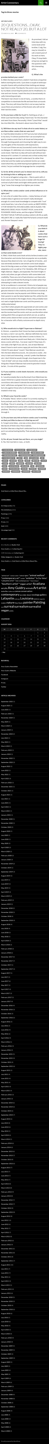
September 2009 (7, 1358)
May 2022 (4, 774)
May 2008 (4, 1423)
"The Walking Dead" (9, 455)
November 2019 (7, 864)
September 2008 (7, 1407)
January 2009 (6, 1390)
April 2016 (5, 1038)
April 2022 (5, 778)
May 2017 (4, 985)
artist (5, 460)
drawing (20, 463)
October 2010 (6, 1305)
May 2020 (4, 843)
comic (5, 463)
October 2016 (6, 1014)
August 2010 (5, 1313)
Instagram (4, 679)
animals (29, 588)
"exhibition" (30, 578)
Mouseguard (14, 469)
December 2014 (7, 1103)
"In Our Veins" (41, 578)
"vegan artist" (25, 583)
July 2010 (4, 1317)
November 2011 (7, 1253)
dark (21, 595)
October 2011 (6, 1257)
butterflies (4, 591)
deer (25, 595)
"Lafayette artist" (7, 581)
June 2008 (4, 1419)
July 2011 (4, 1269)
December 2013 (7, 1151)
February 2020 (6, 855)
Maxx (5, 469)
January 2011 (6, 1293)
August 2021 (5, 795)
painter (28, 602)
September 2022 (7, 762)
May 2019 (4, 888)
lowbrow (36, 599)
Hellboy (38, 463)
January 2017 (6, 1001)
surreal (9, 606)
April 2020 (5, 847)
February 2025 (6, 714)
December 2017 (7, 957)
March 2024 (5, 726)
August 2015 (5, 1070)
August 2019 (5, 876)
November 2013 (7, 1155)
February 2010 (6, 1338)
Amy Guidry (34, 458)
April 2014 (5, 1135)
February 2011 (6, 1289)
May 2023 (4, 742)
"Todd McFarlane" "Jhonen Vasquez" (32, 455)
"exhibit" (22, 578)
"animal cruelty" (14, 575)
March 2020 (5, 851)
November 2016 (7, 1009)
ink (32, 466)
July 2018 (4, 928)
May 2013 (4, 1180)
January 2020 (6, 860)
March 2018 (5, 945)
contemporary (10, 594)
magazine (42, 599)
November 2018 (7, 912)
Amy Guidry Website (8, 671)
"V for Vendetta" (8, 458)
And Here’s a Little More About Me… (14, 491)
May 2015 (4, 1082)
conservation (26, 591)
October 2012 (6, 1208)
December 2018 (7, 908)
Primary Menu (46, 2)
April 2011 (5, 1281)
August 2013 (5, 1168)
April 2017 (5, 989)
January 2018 (6, 953)
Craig (12, 463)
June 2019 (4, 884)
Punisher (42, 469)
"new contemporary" (22, 581)
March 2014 (5, 1139)
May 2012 (4, 1228)
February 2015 (6, 1095)
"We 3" (20, 458)
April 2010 (5, 1330)
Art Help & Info (6, 21)
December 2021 (7, 787)
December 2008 (7, 1394)
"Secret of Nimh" (37, 452)
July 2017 (4, 977)
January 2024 (6, 730)
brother (36, 460)
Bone (21, 460)
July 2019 (4, 880)
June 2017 (4, 981)
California (11, 591)
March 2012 (5, 1236)
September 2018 (7, 920)
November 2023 (7, 734)
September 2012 (7, 1212)
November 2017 (7, 961)
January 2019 (6, 904)
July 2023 (4, 738)
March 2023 (5, 746)
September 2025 (7, 701)
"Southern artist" (10, 583)
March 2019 (5, 896)
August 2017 (5, 973)
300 (26, 458)
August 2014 (5, 1119)
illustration (14, 466)
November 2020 (7, 823)
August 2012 (5, 1216)
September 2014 (7, 1115)
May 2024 (4, 722)
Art (42, 458)
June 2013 (4, 1176)
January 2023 (6, 754)
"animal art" (5, 575)
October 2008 (6, 1403)
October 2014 (6, 1111)
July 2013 (4, 1172)
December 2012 (7, 1200)
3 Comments (21, 33)
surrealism (21, 606)
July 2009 (4, 1366)
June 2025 (4, 710)
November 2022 (7, 758)
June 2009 (4, 1370)
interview (40, 466)
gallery (29, 463)
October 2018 (6, 916)
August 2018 (5, 924)
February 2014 (6, 1143)
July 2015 (4, 1074)
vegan (5, 610)
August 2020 (5, 831)
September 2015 (7, 1066)
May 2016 (4, 1034)
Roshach (6, 471)
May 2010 (4, 1326)
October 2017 (6, 965)
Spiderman (15, 471)
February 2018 (6, 949)
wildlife (11, 611)
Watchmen (36, 471)
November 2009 (7, 1350)
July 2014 (4, 1123)
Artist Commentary (10, 2)
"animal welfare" (37, 575)
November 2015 (7, 1058)
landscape (17, 599)
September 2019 (7, 872)
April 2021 (5, 807)
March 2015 (5, 1091)
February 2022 (6, 783)
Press (3, 518)
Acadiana (39, 583)
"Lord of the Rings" (9, 452)
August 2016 (5, 1022)
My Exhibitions (6, 510)
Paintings (4, 514)
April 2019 (5, 892)
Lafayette (7, 598)
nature (10, 602)
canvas (17, 591)
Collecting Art (17, 549)
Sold (2, 526)
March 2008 (5, 1431)
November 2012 (7, 1204)
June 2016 (4, 1030)
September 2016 (7, 1018)
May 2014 (4, 1131)
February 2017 (6, 997)
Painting (33, 469)
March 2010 (5, 1334)
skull (2, 607)
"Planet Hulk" (24, 452)
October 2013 (6, 1159)
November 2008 (7, 1399)
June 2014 (4, 1127)
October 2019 (6, 868)
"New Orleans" (34, 581)
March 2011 (5, 1285)
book (28, 460)
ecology (36, 594)
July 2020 (4, 835)
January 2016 (6, 1050)
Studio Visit (16, 545)
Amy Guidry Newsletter (9, 666)
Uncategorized (6, 530)
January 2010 (6, 1342)
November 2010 (7, 1301)
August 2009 (5, 1362)
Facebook (4, 675)
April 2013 (5, 1184)
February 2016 (6, 1046)
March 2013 (5, 1188)
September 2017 (7, 969)
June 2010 (4, 1322)
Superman (26, 471)
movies (24, 469)
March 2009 (5, 1382)
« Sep (3, 652)
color (44, 460)
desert (29, 595)
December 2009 (7, 1346)
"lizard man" (32, 450)
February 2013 (6, 1192)
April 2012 (5, 1232)
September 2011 (7, 1261)
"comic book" (7, 450)
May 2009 (4, 1374)
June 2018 (4, 932)
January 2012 (6, 1245)
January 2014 (6, 1147)
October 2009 (6, 1354)
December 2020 (7, 819)
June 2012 (4, 1224)
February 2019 (6, 900)
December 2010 (7, 1297)
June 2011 (4, 1273)
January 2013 (6, 1196)
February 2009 (6, 1386)
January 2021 (6, 815)
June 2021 (4, 803)
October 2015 (6, 1062)
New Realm (19, 603)
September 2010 (7, 1309)
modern (3, 603)
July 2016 (4, 1026)
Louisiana (26, 598)
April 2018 (5, 941)
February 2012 (6, 1240)
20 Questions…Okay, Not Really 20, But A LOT (24, 27)
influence (25, 466)
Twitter (3, 687)
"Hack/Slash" (19, 450)
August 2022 (5, 766)
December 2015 (7, 1054)
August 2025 (5, 706)
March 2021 (5, 811)
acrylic (4, 588)
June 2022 (4, 770)
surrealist (35, 606)
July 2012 (4, 1220)
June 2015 (4, 1078)
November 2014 (7, 1107)
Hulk (4, 466)
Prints (3, 522)
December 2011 (7, 1249)
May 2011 (4, 1277)
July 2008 (4, 1415)
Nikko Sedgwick (6, 557)
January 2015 (6, 1099)
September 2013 (7, 1163)
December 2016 (7, 1005)
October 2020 (6, 827)
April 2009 (5, 1378)
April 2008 (5, 1427)
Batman (13, 460)
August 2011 (5, 1265)
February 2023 (6, 750)
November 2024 (7, 718)
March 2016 (5, 1042)
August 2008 (5, 1411)
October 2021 (6, 791)
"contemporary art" (10, 578)
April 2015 (5, 1086)
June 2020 (4, 839)
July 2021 (4, 799)
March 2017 (5, 993)
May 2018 (4, 937)
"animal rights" (24, 575)
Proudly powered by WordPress (10, 1441)
